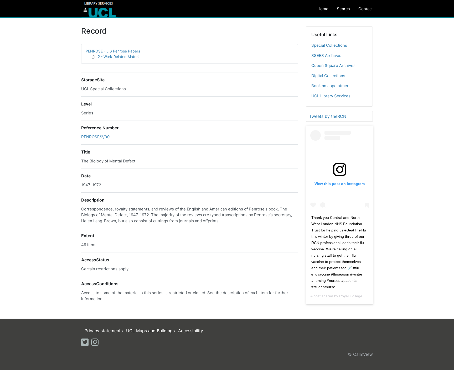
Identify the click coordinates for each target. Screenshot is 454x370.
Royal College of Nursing (359, 296)
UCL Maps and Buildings (150, 330)
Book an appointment (331, 85)
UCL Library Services (330, 95)
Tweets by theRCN (327, 116)
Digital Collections (328, 75)
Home (322, 8)
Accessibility (190, 330)
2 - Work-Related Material (119, 56)
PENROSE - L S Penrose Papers (113, 51)
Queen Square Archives (333, 65)
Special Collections (329, 45)
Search (343, 8)
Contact (365, 8)
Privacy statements (104, 330)
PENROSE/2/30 (95, 136)
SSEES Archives (326, 55)
